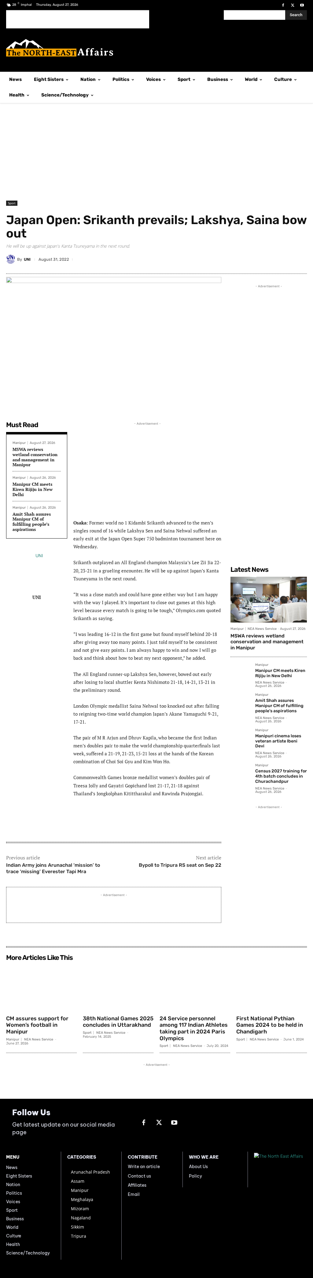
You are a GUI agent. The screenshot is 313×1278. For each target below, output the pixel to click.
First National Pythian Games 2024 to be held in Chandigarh (269, 1025)
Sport (12, 203)
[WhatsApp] (216, 259)
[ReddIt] (286, 259)
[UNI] (11, 259)
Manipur (19, 443)
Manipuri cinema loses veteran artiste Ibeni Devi (278, 741)
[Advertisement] (77, 19)
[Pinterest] (258, 259)
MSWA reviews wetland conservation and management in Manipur (35, 456)
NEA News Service (262, 629)
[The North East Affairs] (156, 47)
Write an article (144, 1166)
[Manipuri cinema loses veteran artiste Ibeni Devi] (240, 738)
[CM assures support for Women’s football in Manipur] (41, 988)
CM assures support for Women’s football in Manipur (37, 1025)
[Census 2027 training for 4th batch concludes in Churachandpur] (240, 773)
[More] (300, 259)
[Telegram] (230, 259)
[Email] (272, 259)
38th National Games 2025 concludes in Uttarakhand (118, 1022)
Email (134, 1194)
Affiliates (137, 1185)
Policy (195, 1176)
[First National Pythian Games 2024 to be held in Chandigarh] (271, 988)
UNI (27, 259)
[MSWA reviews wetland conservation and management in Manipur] (268, 600)
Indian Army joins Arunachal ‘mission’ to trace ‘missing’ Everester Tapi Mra (53, 868)
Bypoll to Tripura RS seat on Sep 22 (180, 865)
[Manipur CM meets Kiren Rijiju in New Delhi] (240, 673)
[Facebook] (283, 5)
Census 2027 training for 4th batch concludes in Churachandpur (281, 776)
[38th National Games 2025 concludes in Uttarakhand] (118, 988)
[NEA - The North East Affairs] (280, 1169)
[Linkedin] (244, 259)
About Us (198, 1166)
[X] (292, 5)
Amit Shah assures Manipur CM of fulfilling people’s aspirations (32, 521)
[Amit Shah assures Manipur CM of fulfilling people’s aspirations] (240, 703)
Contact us (139, 1176)
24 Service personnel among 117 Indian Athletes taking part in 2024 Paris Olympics (194, 1028)
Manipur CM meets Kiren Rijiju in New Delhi (33, 489)
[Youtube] (302, 5)
